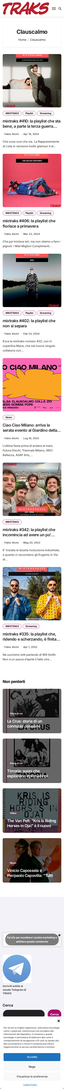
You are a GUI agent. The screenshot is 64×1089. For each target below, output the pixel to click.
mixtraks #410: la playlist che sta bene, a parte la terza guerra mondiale (32, 126)
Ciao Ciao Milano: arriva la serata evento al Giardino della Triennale (30, 430)
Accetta (32, 1057)
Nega (32, 1066)
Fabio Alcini (11, 133)
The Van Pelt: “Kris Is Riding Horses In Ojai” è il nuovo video (31, 825)
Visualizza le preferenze (32, 1076)
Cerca (8, 1005)
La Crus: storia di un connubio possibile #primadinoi (24, 726)
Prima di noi (16, 713)
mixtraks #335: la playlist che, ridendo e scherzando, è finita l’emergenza (29, 639)
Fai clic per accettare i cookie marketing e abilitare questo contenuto (32, 939)
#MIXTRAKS (12, 113)
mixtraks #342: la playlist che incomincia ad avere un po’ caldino (29, 534)
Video (13, 813)
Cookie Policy (30, 1084)
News (9, 417)
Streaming (45, 113)
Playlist (29, 113)
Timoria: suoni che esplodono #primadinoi (27, 773)
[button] (58, 1021)
